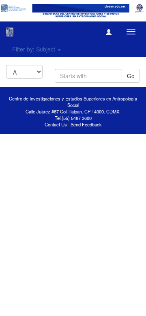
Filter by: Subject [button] (34, 49)
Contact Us (56, 124)
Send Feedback (86, 124)
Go (131, 76)
